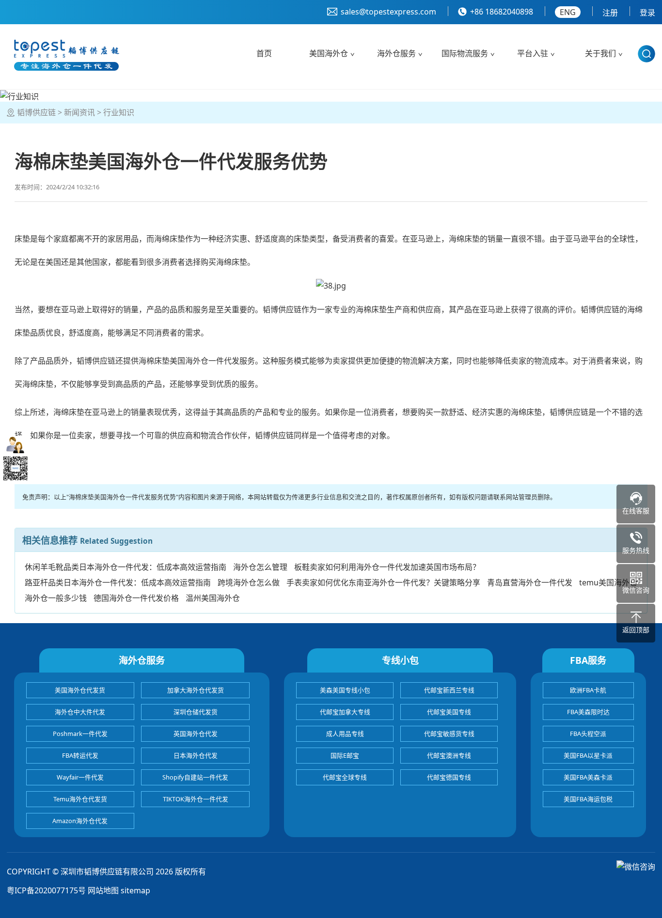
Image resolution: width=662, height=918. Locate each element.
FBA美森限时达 (588, 711)
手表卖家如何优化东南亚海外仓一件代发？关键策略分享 (383, 582)
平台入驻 (532, 53)
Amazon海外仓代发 (80, 820)
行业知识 (118, 112)
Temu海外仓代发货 (80, 799)
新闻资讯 (79, 112)
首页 (264, 53)
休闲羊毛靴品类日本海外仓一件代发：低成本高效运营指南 (125, 567)
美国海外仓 (328, 53)
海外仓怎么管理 (260, 567)
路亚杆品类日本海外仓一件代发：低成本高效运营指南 (118, 582)
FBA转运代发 (80, 755)
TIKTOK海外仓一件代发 (195, 799)
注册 (610, 12)
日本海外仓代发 (195, 755)
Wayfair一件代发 (80, 777)
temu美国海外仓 (608, 582)
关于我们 (600, 53)
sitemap (135, 890)
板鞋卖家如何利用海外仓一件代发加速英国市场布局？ (387, 567)
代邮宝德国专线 (449, 777)
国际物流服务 (464, 53)
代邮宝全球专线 (345, 777)
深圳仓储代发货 (195, 711)
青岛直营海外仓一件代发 (529, 582)
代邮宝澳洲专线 (449, 755)
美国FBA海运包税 (588, 799)
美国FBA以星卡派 (588, 755)
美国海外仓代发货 (80, 690)
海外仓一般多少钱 (56, 598)
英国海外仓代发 (195, 733)
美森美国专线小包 (345, 690)
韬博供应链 (36, 112)
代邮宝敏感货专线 (449, 733)
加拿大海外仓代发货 (195, 690)
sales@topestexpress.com (388, 11)
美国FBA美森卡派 (588, 777)
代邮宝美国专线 (449, 711)
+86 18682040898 (501, 11)
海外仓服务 (396, 53)
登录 (647, 12)
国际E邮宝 (345, 755)
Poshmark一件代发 (80, 733)
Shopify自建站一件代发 (195, 777)
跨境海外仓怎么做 (249, 582)
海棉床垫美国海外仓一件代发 (189, 360)
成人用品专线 (345, 733)
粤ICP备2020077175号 (46, 890)
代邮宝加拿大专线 (345, 711)
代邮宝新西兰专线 (449, 690)
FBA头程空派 (588, 733)
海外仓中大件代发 (80, 711)
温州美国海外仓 (213, 598)
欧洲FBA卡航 (588, 690)
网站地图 (103, 890)
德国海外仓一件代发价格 (136, 598)
